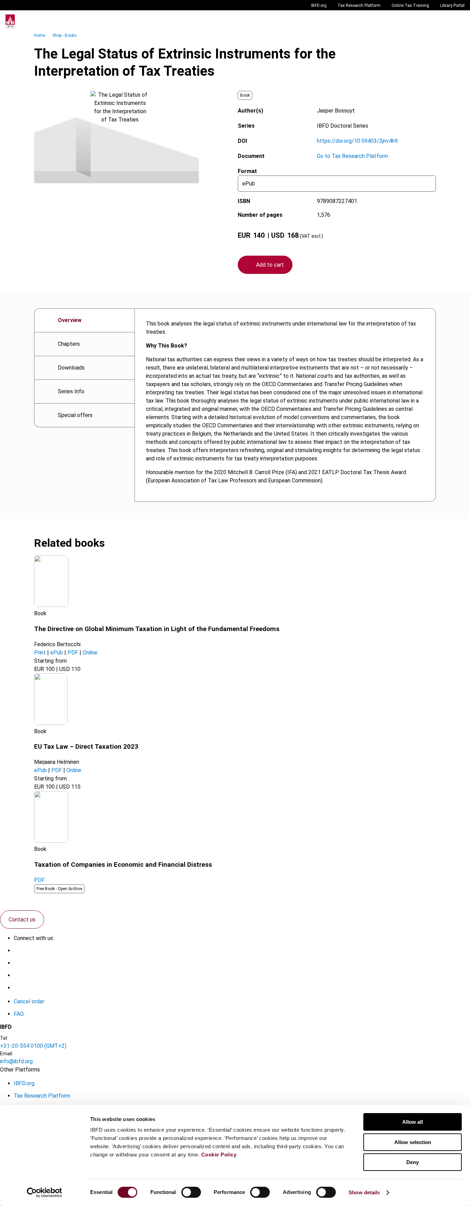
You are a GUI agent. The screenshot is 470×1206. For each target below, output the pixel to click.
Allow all (412, 1122)
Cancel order (29, 1001)
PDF (72, 652)
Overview (70, 320)
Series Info (71, 391)
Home (39, 35)
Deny (412, 1162)
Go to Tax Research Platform (352, 156)
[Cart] (444, 21)
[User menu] (457, 21)
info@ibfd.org (16, 1061)
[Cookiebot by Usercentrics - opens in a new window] (44, 1192)
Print (40, 652)
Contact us (22, 919)
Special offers (75, 415)
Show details (364, 1192)
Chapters (69, 344)
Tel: (4, 1038)
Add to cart (270, 265)
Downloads (71, 367)
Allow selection (412, 1142)
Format (247, 171)
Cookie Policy (219, 1154)
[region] (285, 405)
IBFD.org (319, 5)
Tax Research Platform (359, 5)
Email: (6, 1053)
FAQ (19, 1014)
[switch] (191, 1192)
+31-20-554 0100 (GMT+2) (33, 1046)
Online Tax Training (410, 5)
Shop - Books (64, 35)
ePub (56, 652)
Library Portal (452, 5)
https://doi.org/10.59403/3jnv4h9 (357, 141)
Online (90, 652)
